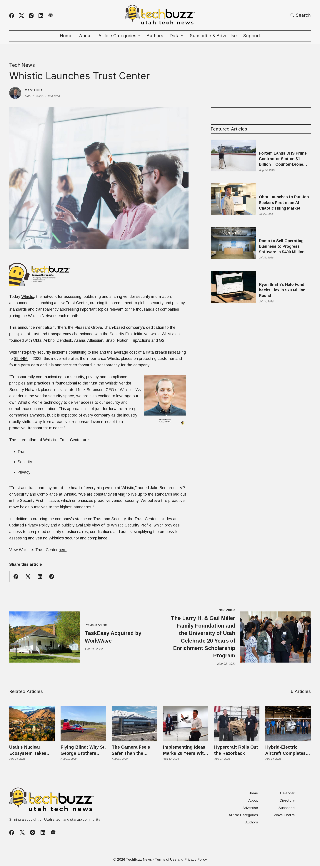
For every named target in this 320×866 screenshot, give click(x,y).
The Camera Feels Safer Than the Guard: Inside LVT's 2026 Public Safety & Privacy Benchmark (133, 750)
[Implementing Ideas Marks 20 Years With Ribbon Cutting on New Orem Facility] (185, 723)
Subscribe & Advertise (213, 36)
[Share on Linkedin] (40, 576)
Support (251, 36)
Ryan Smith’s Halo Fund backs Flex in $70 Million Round (282, 290)
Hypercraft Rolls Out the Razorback (236, 750)
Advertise (250, 808)
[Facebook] (11, 15)
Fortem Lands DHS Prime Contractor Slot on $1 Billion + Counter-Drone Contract (283, 159)
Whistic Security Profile (131, 525)
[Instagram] (31, 15)
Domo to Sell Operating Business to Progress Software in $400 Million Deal (281, 246)
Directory (287, 800)
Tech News (22, 65)
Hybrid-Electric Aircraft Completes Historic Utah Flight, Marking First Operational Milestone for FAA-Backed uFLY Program (287, 750)
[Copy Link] (51, 576)
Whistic (27, 296)
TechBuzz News (139, 859)
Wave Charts (284, 815)
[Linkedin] (41, 15)
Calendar (287, 793)
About (85, 36)
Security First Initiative (129, 334)
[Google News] (50, 15)
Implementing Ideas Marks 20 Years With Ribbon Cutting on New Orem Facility (184, 750)
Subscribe (287, 808)
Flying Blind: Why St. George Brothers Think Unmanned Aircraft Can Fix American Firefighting (83, 750)
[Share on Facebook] (16, 576)
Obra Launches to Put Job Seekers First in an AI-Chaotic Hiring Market (284, 202)
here (62, 549)
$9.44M (21, 358)
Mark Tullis (33, 90)
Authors (154, 36)
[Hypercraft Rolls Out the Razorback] (236, 723)
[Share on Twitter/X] (28, 576)
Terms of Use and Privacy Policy (181, 859)
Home (66, 36)
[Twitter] (21, 15)
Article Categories (243, 815)
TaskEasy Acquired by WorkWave (113, 636)
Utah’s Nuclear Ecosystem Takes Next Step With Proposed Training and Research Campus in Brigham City (30, 750)
